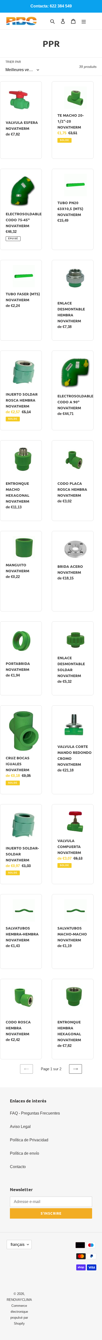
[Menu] (83, 21)
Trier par (13, 62)
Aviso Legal (20, 1126)
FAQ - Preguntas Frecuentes (35, 1113)
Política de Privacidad (29, 1140)
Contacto (18, 1167)
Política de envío (24, 1153)
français (18, 1244)
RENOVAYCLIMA (19, 1300)
